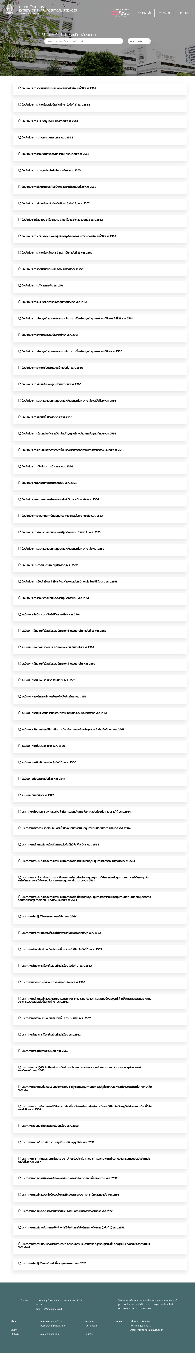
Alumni (89, 1333)
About (14, 1321)
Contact (119, 1321)
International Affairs (51, 1321)
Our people (91, 1325)
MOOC (15, 1333)
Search (146, 12)
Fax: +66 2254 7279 (140, 1325)
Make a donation (49, 1333)
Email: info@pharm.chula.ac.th (49, 1309)
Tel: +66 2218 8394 (140, 1321)
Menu (166, 12)
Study (14, 1329)
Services (89, 1321)
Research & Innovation (52, 1325)
